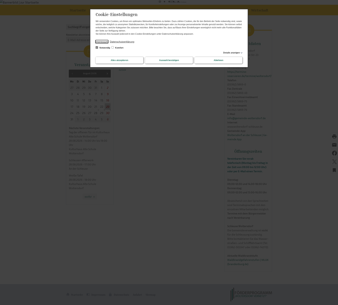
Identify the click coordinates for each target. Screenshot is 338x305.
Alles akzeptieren (119, 60)
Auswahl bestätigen (169, 60)
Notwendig (105, 48)
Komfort (119, 48)
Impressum (102, 41)
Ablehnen (218, 60)
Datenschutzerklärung (122, 41)
